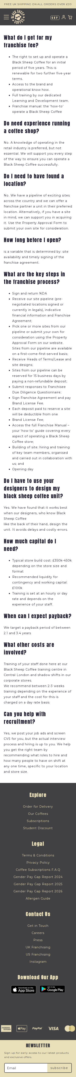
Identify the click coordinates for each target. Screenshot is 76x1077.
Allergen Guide (38, 898)
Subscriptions (38, 821)
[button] (6, 17)
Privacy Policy (38, 862)
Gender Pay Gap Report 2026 (38, 891)
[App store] (23, 989)
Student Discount (38, 828)
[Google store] (52, 989)
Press (38, 940)
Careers (38, 933)
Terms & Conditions (38, 855)
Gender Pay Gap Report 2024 (38, 877)
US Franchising (38, 954)
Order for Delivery (38, 806)
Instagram (38, 962)
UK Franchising (38, 947)
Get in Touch (38, 926)
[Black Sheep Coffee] (18, 16)
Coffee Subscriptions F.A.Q (38, 870)
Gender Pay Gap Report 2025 (38, 884)
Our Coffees (38, 814)
